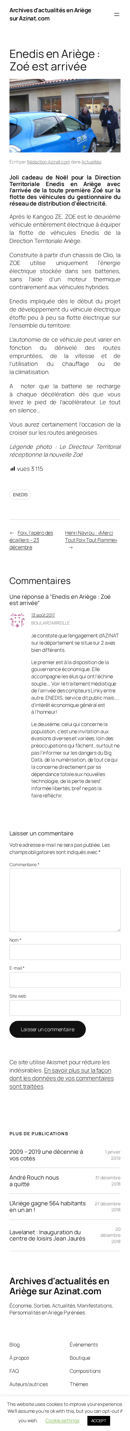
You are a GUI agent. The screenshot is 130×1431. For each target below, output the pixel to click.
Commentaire (24, 864)
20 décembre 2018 (110, 1235)
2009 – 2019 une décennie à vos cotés (46, 1154)
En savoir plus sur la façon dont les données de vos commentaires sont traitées (61, 1078)
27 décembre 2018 (108, 1207)
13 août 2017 (43, 615)
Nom (15, 940)
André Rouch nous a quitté (34, 1180)
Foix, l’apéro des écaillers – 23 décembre (31, 539)
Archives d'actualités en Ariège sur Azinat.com (50, 14)
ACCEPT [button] (98, 1420)
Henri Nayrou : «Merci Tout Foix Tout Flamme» (91, 536)
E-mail (17, 968)
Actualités (91, 162)
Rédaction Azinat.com (48, 162)
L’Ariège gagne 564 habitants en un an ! (47, 1206)
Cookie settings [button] (62, 1420)
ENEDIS (20, 495)
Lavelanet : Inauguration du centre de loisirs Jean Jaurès (47, 1235)
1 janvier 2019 (113, 1155)
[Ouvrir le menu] (117, 14)
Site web (17, 996)
